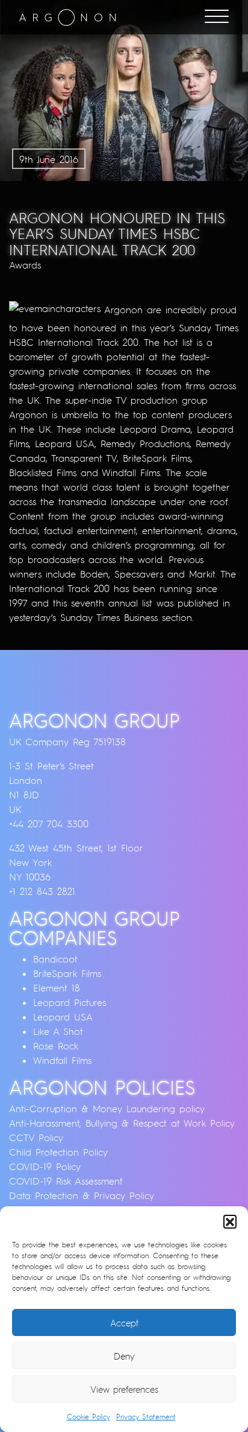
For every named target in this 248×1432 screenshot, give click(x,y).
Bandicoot (55, 959)
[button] (230, 1221)
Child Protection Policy (58, 1152)
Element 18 (56, 988)
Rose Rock (55, 1046)
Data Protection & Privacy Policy (81, 1195)
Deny (124, 1356)
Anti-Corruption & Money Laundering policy (107, 1109)
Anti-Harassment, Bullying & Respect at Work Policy (122, 1123)
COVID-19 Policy (45, 1166)
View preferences (124, 1389)
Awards (25, 265)
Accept (124, 1322)
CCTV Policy (36, 1137)
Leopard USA (63, 1017)
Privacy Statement (146, 1416)
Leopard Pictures (69, 1002)
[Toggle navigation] (216, 17)
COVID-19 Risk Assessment (66, 1181)
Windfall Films (62, 1060)
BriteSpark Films (67, 973)
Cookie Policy (88, 1416)
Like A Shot (58, 1031)
